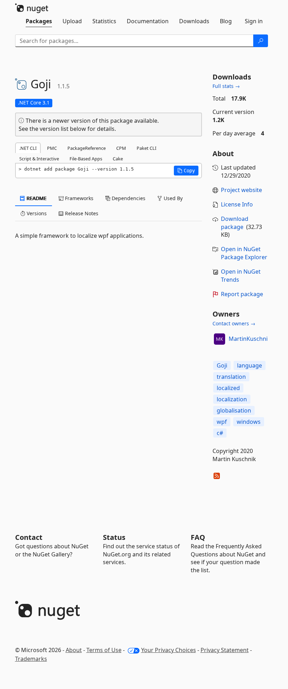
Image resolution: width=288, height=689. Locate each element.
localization (232, 399)
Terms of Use (104, 650)
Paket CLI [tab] (146, 148)
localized (228, 388)
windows (249, 422)
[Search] (260, 40)
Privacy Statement (225, 650)
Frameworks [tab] (78, 198)
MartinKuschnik (250, 339)
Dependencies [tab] (127, 198)
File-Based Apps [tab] (86, 158)
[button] (186, 171)
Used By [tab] (172, 198)
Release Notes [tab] (81, 213)
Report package (242, 294)
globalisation (234, 410)
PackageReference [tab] (86, 148)
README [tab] (36, 198)
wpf (222, 422)
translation (231, 377)
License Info (237, 204)
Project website (241, 190)
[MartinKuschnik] (219, 339)
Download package (234, 223)
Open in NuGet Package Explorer (244, 253)
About (74, 650)
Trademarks (31, 659)
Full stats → (226, 86)
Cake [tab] (118, 158)
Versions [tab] (36, 213)
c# (220, 433)
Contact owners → (233, 323)
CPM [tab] (121, 148)
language (249, 365)
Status (114, 537)
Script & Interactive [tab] (39, 158)
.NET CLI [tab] (28, 148)
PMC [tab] (52, 148)
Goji (222, 365)
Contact (28, 537)
